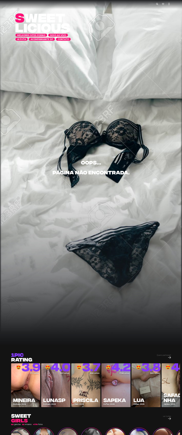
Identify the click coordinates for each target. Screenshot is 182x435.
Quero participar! (164, 355)
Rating (21, 356)
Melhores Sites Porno (38, 4)
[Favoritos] (163, 4)
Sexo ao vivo (65, 4)
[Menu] (169, 4)
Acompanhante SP (104, 4)
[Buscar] (157, 4)
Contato (126, 4)
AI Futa (83, 4)
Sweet (21, 417)
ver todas (167, 416)
